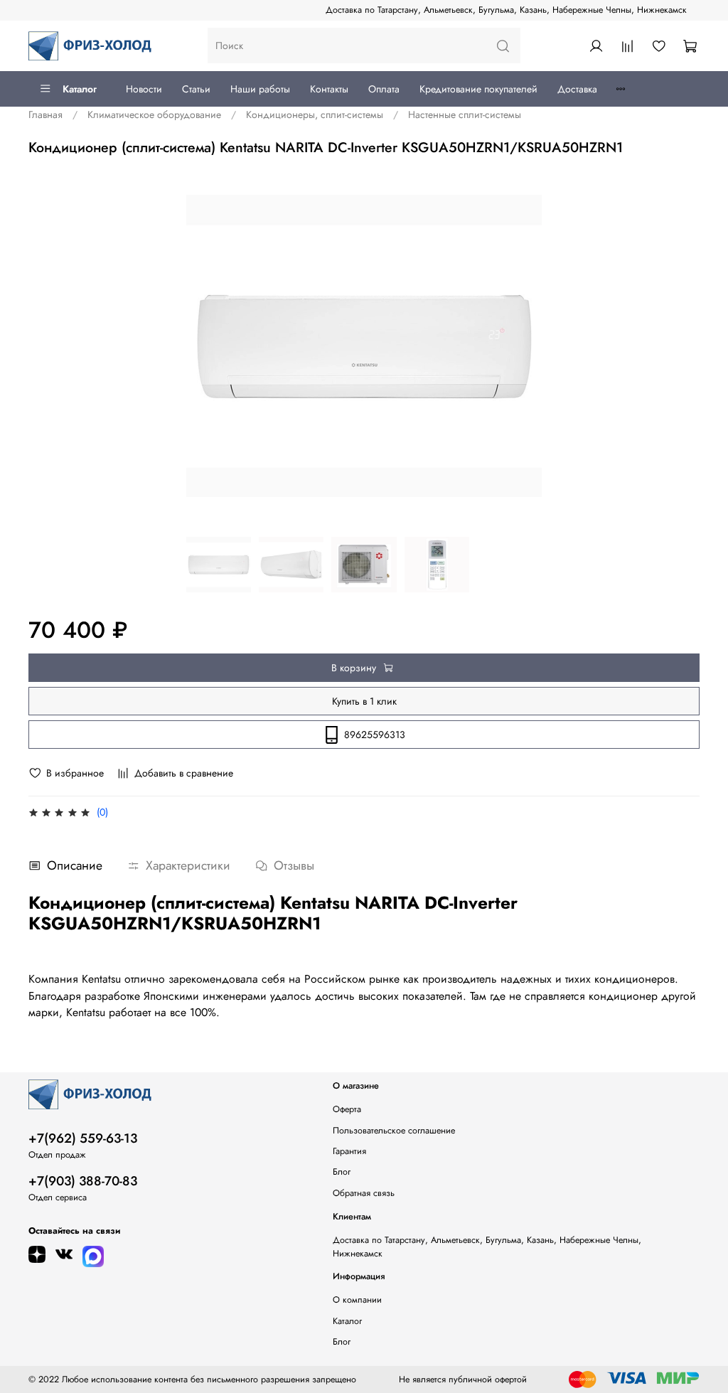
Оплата (384, 89)
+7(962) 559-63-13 (82, 1138)
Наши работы (260, 89)
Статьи (196, 89)
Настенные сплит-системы (464, 114)
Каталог (80, 89)
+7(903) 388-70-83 (82, 1181)
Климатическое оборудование (154, 114)
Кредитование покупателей (478, 89)
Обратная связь (364, 1193)
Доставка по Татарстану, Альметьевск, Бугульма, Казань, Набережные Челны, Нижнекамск (506, 10)
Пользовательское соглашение (394, 1130)
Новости (144, 89)
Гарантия (349, 1151)
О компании (357, 1299)
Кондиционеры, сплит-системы (314, 114)
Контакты (329, 89)
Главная (45, 114)
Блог (341, 1171)
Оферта (347, 1109)
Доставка (577, 89)
